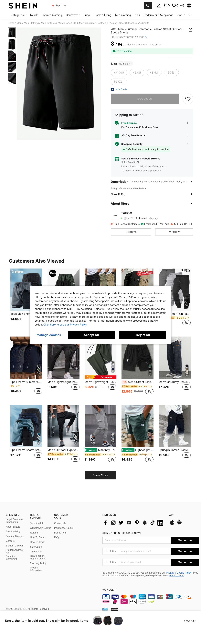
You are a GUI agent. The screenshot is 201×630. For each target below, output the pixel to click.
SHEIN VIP (36, 551)
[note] (101, 377)
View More (100, 475)
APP (171, 515)
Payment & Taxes (63, 528)
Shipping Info (37, 523)
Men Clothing (31, 23)
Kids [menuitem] (137, 15)
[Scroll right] (189, 15)
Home (11, 23)
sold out (145, 99)
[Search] (148, 5)
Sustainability (13, 531)
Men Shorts (64, 23)
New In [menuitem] (34, 15)
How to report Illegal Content (38, 557)
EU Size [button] (123, 63)
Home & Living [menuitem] (102, 15)
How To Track (37, 542)
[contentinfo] (150, 599)
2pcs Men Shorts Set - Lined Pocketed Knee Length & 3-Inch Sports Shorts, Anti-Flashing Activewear (26, 313)
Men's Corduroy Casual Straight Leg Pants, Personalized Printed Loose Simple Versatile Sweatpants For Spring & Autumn (175, 382)
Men (19, 23)
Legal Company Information (14, 520)
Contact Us (60, 523)
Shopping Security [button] (132, 144)
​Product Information (36, 569)
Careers (10, 541)
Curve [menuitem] (86, 15)
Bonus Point (60, 532)
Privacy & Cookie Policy (178, 572)
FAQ (56, 537)
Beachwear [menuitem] (72, 15)
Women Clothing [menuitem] (52, 15)
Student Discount (15, 545)
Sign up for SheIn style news (121, 533)
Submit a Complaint (11, 557)
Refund (34, 532)
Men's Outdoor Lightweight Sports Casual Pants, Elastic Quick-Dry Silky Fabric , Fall (63, 450)
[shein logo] (23, 5)
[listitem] (26, 299)
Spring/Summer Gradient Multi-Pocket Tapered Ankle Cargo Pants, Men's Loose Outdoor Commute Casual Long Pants (175, 450)
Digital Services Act (14, 551)
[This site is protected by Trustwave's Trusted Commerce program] (105, 609)
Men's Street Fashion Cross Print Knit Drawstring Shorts (137, 382)
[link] (166, 5)
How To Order (37, 537)
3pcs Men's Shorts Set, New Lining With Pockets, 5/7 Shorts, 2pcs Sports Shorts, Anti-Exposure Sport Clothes (26, 450)
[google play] (179, 524)
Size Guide (36, 546)
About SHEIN (13, 526)
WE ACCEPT (109, 590)
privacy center (176, 575)
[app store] (172, 524)
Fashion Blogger (15, 536)
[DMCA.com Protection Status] (114, 609)
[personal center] (158, 5)
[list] (133, 523)
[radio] (119, 72)
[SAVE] (188, 99)
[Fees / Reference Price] (124, 44)
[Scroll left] (185, 15)
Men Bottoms (48, 23)
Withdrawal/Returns (40, 528)
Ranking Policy (38, 563)
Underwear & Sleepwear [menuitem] (158, 15)
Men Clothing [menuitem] (123, 15)
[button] (182, 5)
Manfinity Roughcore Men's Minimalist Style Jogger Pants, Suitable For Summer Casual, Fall (101, 450)
